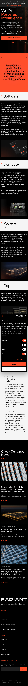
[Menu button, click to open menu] (26, 9)
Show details (20, 359)
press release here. (16, 5)
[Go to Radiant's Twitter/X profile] (2, 677)
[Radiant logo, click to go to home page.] (6, 9)
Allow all (14, 364)
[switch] (24, 345)
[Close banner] (25, 315)
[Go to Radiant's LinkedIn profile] (7, 677)
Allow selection (14, 369)
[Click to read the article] (14, 471)
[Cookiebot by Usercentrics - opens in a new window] (17, 316)
